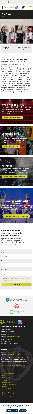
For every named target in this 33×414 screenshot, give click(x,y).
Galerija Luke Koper (8, 389)
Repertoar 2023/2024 (7, 373)
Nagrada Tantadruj (8, 393)
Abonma (3, 375)
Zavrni (15, 410)
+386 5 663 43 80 (11, 335)
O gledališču (29, 2)
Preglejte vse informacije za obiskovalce (13, 365)
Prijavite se (16, 284)
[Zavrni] (31, 408)
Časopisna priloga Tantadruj (10, 391)
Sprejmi (10, 410)
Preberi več (23, 410)
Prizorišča (5, 395)
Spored (3, 371)
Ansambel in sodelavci (9, 385)
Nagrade (5, 387)
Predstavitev (6, 382)
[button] (29, 7)
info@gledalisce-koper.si (14, 336)
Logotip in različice (7, 397)
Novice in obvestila (20, 2)
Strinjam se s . (16, 279)
